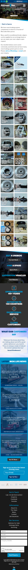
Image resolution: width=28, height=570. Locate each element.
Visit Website (13, 280)
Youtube (14, 501)
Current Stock (13, 260)
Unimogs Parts (14, 525)
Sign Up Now (13, 477)
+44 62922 (20, 1)
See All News (13, 460)
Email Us (14, 497)
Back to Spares (7, 24)
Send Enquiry (13, 555)
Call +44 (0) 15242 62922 (14, 495)
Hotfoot (17, 564)
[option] (14, 345)
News (14, 512)
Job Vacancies (14, 516)
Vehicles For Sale (14, 523)
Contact (14, 514)
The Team (14, 510)
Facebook (14, 499)
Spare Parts (13, 270)
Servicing (14, 527)
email (21, 51)
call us (7, 51)
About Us (14, 508)
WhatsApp (13, 51)
